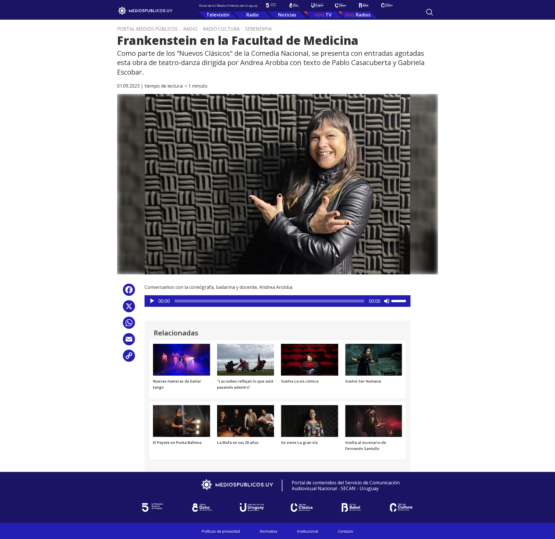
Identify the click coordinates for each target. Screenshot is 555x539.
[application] (277, 301)
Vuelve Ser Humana (363, 381)
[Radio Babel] (364, 5)
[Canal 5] (271, 5)
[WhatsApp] (129, 325)
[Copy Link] (129, 358)
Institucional (307, 531)
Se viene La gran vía (299, 442)
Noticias (287, 15)
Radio (252, 15)
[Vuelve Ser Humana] (373, 359)
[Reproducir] (152, 301)
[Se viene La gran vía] (309, 420)
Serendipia (258, 29)
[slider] (399, 300)
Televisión (218, 15)
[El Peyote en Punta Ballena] (181, 420)
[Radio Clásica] (340, 5)
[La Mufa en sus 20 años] (245, 420)
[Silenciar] (387, 301)
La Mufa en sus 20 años (237, 442)
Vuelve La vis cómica (300, 381)
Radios (363, 15)
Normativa (268, 531)
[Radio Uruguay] (317, 5)
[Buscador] (429, 12)
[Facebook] (129, 292)
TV (328, 15)
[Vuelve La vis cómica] (309, 359)
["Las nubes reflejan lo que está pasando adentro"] (245, 359)
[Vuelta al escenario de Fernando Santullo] (373, 420)
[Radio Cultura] (387, 5)
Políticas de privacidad (221, 531)
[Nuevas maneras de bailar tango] (181, 359)
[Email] (129, 341)
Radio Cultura (221, 29)
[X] (129, 308)
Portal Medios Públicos (147, 29)
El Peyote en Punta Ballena (177, 442)
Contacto (345, 531)
